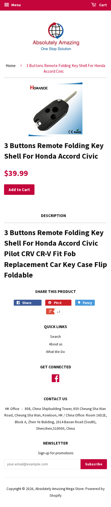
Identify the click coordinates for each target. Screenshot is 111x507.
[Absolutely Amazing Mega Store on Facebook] (55, 380)
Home (11, 65)
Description (53, 215)
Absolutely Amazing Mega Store (59, 488)
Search (55, 336)
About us (55, 344)
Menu (16, 4)
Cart (102, 4)
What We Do (55, 351)
